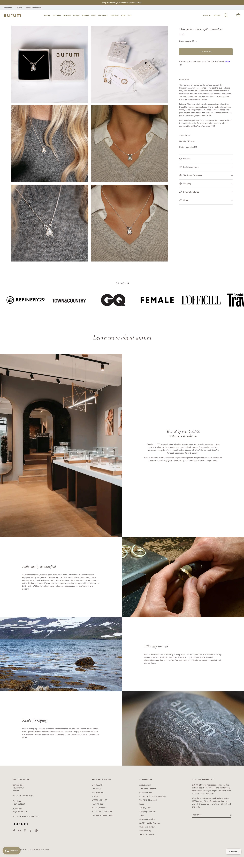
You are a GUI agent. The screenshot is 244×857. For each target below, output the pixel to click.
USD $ (205, 15)
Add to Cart (205, 52)
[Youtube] (19, 830)
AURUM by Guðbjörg (25, 849)
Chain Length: (185, 41)
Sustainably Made (191, 167)
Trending (47, 15)
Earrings (76, 15)
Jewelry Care (145, 808)
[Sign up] (230, 815)
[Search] (225, 15)
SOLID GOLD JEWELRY (102, 811)
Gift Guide (57, 15)
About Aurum (145, 785)
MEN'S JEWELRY (99, 808)
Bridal (123, 15)
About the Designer (147, 789)
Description (184, 79)
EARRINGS (96, 789)
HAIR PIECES (97, 804)
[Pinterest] (36, 830)
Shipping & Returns (147, 811)
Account (217, 15)
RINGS (95, 796)
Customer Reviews (147, 827)
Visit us (19, 7)
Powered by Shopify (41, 849)
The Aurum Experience (192, 175)
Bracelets (85, 15)
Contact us (7, 7)
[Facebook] (14, 830)
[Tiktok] (30, 830)
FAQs (141, 804)
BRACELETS (97, 785)
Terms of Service (146, 834)
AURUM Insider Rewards (149, 823)
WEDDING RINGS (99, 800)
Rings (93, 15)
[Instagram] (25, 830)
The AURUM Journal (148, 800)
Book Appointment (33, 7)
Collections (114, 15)
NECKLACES (97, 792)
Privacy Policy (145, 831)
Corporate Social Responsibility (152, 796)
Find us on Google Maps (23, 795)
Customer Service (147, 819)
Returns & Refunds (191, 192)
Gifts (129, 15)
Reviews (186, 158)
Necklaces (67, 15)
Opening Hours (145, 792)
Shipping (187, 183)
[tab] (185, 79)
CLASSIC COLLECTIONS (102, 815)
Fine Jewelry (103, 15)
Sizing (185, 200)
